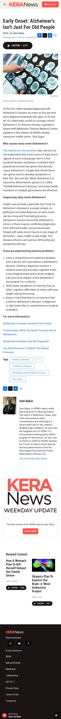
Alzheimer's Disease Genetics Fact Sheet (27, 323)
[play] (4, 715)
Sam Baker (18, 33)
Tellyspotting (12, 675)
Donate (51, 4)
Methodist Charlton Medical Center (29, 373)
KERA (8, 656)
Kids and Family (13, 663)
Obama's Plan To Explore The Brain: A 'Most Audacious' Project (42, 584)
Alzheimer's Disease (22, 366)
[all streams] (57, 715)
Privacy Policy (12, 688)
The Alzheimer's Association (20, 150)
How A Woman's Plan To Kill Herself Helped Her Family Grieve (16, 568)
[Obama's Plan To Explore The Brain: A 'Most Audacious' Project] (43, 565)
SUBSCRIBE (30, 531)
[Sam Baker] (9, 405)
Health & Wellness (21, 359)
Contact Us (11, 701)
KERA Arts (11, 669)
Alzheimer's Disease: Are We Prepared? (26, 341)
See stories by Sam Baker (33, 458)
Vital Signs (18, 379)
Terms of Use (12, 694)
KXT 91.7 (10, 682)
